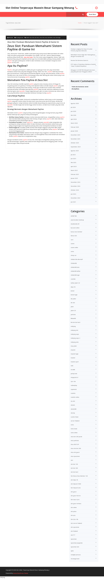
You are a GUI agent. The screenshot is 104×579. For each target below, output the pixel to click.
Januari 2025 (74, 178)
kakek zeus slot (30, 37)
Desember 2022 (75, 198)
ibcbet (72, 291)
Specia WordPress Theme (20, 573)
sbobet (73, 405)
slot (72, 460)
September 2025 (76, 147)
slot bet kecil (74, 472)
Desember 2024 (75, 182)
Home (80, 23)
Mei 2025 (73, 162)
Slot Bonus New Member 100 (79, 476)
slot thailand (74, 531)
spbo (72, 551)
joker (72, 306)
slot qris (73, 515)
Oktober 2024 (75, 190)
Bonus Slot (74, 235)
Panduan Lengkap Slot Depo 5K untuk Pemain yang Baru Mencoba (81, 49)
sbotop (73, 413)
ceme (72, 251)
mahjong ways (75, 334)
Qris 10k (73, 381)
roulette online (75, 397)
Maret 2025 (74, 170)
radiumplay (74, 385)
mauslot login (74, 354)
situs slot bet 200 (76, 448)
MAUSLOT (30, 122)
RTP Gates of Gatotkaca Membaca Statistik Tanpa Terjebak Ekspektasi (83, 65)
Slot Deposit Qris (76, 488)
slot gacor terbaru (76, 503)
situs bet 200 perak (76, 436)
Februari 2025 (75, 174)
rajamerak (74, 389)
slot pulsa (73, 511)
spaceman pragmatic (77, 543)
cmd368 (73, 279)
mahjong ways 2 (75, 338)
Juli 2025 (73, 154)
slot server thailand (76, 523)
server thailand (75, 421)
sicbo (72, 425)
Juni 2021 (73, 202)
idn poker (73, 299)
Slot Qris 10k (74, 519)
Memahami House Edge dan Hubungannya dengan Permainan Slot (83, 55)
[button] (83, 14)
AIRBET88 (74, 216)
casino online (74, 247)
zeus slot (42, 37)
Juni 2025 (73, 158)
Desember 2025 (75, 135)
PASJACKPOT (74, 377)
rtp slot (73, 401)
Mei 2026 (73, 115)
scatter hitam (74, 417)
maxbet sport (75, 362)
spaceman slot (75, 547)
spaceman (74, 539)
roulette (73, 393)
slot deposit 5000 (76, 484)
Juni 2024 (73, 194)
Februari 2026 (75, 127)
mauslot (73, 350)
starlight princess (76, 554)
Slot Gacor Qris (75, 499)
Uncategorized (19, 37)
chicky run (73, 255)
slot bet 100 (74, 464)
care (72, 239)
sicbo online (74, 432)
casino (72, 243)
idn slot (73, 302)
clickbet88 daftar (75, 271)
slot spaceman (75, 527)
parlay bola (74, 373)
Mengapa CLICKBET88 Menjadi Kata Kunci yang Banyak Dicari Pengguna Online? (83, 70)
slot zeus (37, 37)
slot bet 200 (74, 468)
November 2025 (75, 139)
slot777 (73, 535)
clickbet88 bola (75, 267)
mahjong (73, 326)
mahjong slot (74, 330)
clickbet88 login (75, 275)
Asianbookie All (75, 224)
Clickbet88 (74, 263)
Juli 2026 (73, 107)
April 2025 (74, 166)
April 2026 (74, 119)
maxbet (73, 358)
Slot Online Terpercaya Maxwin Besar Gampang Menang (40, 7)
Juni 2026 (73, 111)
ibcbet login (74, 295)
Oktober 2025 (75, 143)
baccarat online (75, 228)
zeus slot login (56, 37)
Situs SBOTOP (75, 444)
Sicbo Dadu (74, 428)
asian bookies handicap (77, 220)
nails (72, 365)
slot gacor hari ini (76, 495)
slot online (74, 507)
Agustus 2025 (75, 150)
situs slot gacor (75, 452)
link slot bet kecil (75, 322)
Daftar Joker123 (75, 283)
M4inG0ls (10, 37)
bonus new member (76, 232)
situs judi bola (75, 440)
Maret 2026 (74, 123)
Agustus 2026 (75, 103)
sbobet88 (73, 409)
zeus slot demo (49, 37)
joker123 (73, 310)
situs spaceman (75, 456)
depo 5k (73, 287)
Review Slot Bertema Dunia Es (79, 60)
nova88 (73, 369)
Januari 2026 (74, 131)
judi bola (73, 314)
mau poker (74, 346)
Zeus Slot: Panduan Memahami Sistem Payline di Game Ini (33, 42)
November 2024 (75, 186)
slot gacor (74, 492)
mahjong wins (75, 342)
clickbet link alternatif (77, 259)
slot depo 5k (74, 480)
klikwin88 (73, 318)
